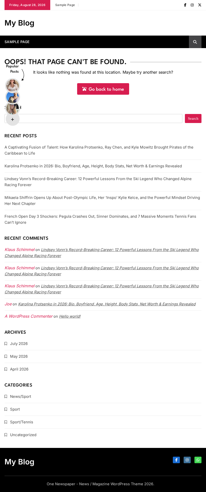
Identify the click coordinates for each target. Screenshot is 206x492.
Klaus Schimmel (19, 267)
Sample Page (65, 5)
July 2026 (19, 343)
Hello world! (69, 316)
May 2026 (19, 356)
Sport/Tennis (21, 422)
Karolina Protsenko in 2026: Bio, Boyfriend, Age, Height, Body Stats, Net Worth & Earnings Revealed (93, 166)
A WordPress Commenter (29, 316)
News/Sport (20, 396)
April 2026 (19, 369)
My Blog (19, 22)
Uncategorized (23, 434)
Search (13, 108)
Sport (15, 409)
